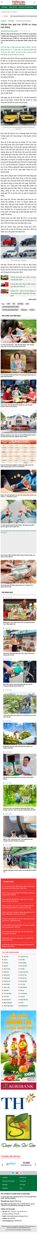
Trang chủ (3, 21)
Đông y (22, 990)
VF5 (8, 303)
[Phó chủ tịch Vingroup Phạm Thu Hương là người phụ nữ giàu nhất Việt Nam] (18, 361)
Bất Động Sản (24, 1006)
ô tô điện (20, 303)
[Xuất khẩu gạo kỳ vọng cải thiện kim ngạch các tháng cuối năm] (19, 734)
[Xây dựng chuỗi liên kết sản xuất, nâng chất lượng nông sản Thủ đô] (19, 641)
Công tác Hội (13, 7)
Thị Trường (11, 21)
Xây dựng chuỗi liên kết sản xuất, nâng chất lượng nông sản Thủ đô (18, 654)
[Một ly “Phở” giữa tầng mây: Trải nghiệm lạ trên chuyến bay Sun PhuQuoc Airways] (19, 827)
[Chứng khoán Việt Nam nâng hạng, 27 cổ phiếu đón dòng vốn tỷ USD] (18, 572)
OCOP (21, 1002)
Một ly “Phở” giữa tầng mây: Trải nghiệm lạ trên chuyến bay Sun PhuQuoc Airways (18, 840)
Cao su (5, 959)
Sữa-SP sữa (23, 975)
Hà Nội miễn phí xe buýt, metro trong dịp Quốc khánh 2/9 (19, 871)
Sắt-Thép (6, 996)
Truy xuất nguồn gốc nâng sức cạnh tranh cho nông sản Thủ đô (19, 716)
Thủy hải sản (23, 981)
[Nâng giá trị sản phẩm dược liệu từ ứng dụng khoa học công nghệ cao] (19, 610)
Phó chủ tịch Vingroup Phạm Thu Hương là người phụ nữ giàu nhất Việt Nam (18, 375)
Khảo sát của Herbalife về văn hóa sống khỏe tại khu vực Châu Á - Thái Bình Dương (18, 495)
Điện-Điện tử (23, 987)
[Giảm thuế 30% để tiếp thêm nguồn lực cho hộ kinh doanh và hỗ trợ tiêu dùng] (18, 391)
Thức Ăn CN (7, 981)
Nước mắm (7, 984)
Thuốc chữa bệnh (8, 1006)
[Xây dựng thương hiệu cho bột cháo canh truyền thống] (19, 765)
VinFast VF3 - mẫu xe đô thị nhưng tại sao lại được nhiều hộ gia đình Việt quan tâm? (23, 293)
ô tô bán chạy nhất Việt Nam (10, 310)
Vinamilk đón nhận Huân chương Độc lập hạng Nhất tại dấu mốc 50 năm (18, 945)
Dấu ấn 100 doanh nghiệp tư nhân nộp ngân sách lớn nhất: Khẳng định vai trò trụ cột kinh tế (17, 465)
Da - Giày (22, 984)
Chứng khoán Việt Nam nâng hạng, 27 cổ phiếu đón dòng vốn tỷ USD (17, 586)
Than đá (22, 996)
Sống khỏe (5, 1188)
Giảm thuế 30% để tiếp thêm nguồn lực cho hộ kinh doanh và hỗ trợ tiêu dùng (16, 405)
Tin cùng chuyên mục (11, 316)
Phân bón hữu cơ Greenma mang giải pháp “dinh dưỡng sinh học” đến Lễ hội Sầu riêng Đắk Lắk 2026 (19, 809)
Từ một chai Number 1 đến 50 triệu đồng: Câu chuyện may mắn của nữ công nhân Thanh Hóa (17, 345)
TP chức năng (7, 993)
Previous (2, 1162)
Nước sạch (6, 975)
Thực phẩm (7, 978)
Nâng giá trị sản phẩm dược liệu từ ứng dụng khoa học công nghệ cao (19, 623)
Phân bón (6, 972)
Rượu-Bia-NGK (24, 972)
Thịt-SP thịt (23, 978)
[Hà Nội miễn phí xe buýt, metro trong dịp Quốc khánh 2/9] (19, 858)
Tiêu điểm (4, 7)
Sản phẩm (4, 1184)
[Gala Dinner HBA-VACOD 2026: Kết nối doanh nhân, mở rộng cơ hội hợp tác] (18, 541)
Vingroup (24, 310)
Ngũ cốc (6, 966)
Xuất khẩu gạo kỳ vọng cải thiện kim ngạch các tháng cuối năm (18, 747)
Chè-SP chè (7, 969)
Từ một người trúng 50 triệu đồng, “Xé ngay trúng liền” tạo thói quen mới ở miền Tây (18, 526)
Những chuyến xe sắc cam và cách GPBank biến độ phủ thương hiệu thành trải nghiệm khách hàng (18, 435)
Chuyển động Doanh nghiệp (23, 21)
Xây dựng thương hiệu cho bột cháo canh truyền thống (18, 778)
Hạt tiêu (6, 963)
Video (21, 1188)
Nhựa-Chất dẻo (8, 1002)
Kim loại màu (7, 999)
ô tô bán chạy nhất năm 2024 (10, 306)
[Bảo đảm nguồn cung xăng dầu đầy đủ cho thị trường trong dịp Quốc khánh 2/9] (19, 672)
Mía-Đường (23, 963)
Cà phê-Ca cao (24, 956)
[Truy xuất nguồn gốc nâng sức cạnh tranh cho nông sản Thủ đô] (19, 703)
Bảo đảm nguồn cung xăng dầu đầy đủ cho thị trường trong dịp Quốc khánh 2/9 (17, 685)
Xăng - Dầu (7, 987)
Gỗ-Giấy (22, 969)
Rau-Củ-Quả (23, 966)
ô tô (27, 303)
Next (35, 1163)
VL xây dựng (23, 993)
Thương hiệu (23, 1181)
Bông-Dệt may (24, 999)
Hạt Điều (22, 959)
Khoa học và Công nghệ (26, 7)
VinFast (32, 310)
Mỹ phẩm (6, 990)
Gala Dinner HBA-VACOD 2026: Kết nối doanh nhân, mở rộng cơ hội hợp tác (18, 556)
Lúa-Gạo (6, 956)
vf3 (14, 303)
